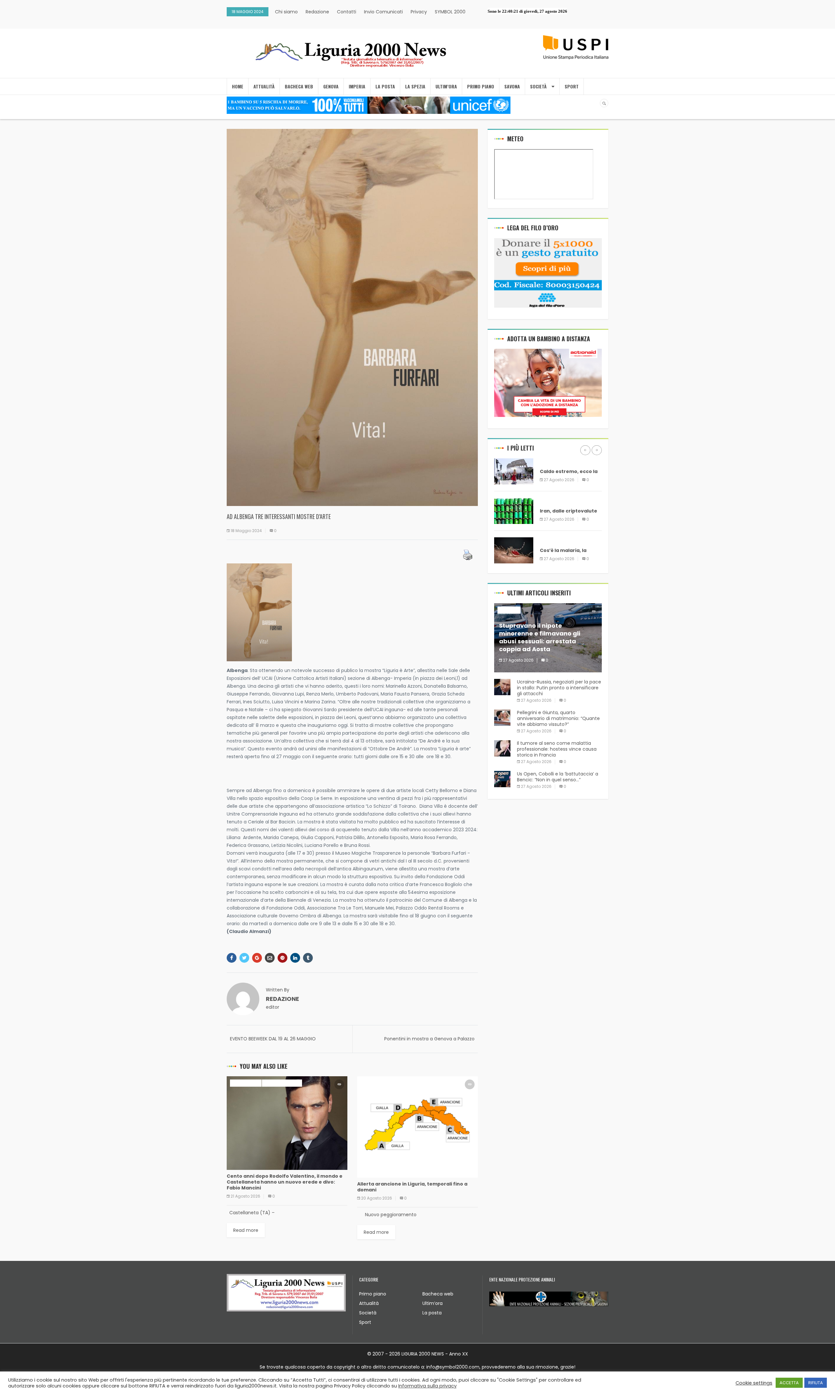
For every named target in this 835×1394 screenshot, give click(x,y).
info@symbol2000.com (452, 1367)
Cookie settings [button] (754, 1383)
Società (367, 1313)
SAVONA (512, 86)
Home (237, 86)
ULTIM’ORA (446, 86)
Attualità (369, 1303)
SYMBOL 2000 (450, 11)
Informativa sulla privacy (427, 1386)
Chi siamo (286, 11)
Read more (245, 1230)
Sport (365, 1322)
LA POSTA (385, 86)
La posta (432, 1313)
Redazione (317, 11)
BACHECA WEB (299, 86)
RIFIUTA (815, 1383)
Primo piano (372, 1294)
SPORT (572, 86)
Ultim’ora (432, 1303)
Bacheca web (437, 1294)
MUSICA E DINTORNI (282, 1083)
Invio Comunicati (383, 11)
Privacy (419, 11)
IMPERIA (357, 86)
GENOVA (331, 86)
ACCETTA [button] (789, 1383)
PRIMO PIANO (480, 86)
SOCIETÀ (538, 86)
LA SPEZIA (415, 86)
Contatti (346, 11)
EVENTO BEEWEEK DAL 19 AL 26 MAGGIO (273, 1038)
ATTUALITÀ (264, 86)
